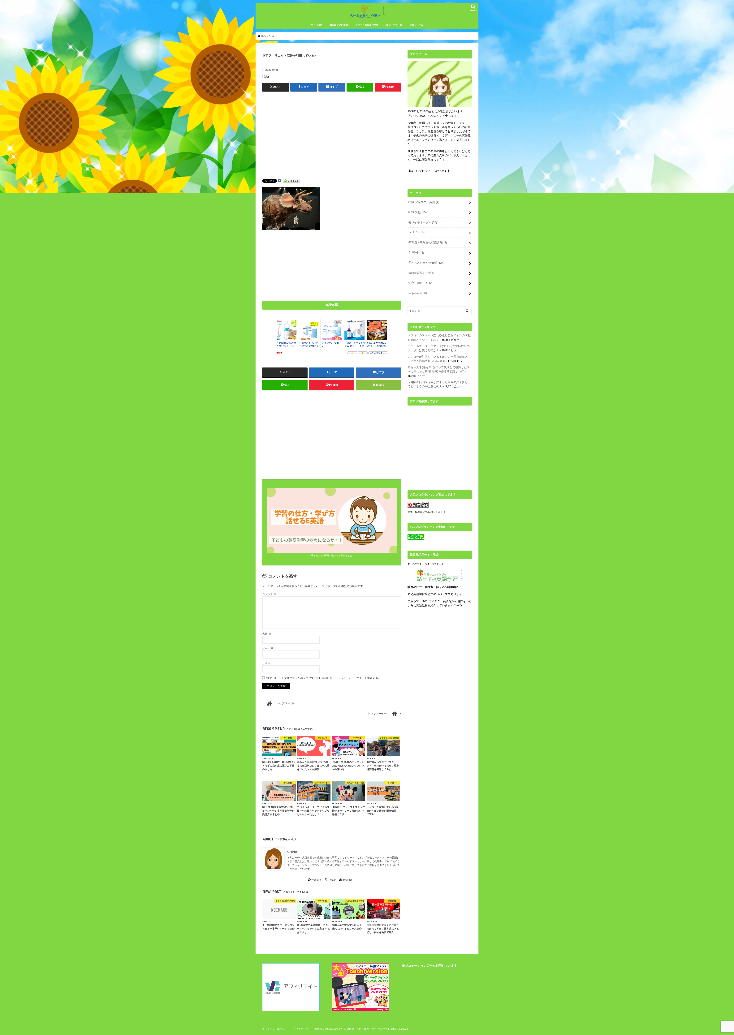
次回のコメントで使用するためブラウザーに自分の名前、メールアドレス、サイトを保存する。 (323, 677)
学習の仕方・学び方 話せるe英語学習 (433, 587)
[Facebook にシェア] (279, 180)
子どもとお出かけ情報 (367, 25)
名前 (266, 633)
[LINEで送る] (291, 180)
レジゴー (416, 232)
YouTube (347, 879)
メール (268, 648)
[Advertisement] (331, 139)
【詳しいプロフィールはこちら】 (429, 171)
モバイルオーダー (422, 222)
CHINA (292, 851)
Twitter (332, 879)
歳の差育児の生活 (339, 25)
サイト (266, 663)
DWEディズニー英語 (423, 202)
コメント (269, 594)
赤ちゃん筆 (417, 293)
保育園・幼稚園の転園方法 (427, 242)
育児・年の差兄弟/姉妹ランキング (427, 512)
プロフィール (416, 25)
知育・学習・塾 (394, 25)
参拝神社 (416, 252)
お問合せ (320, 1029)
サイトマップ (300, 1029)
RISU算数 (417, 212)
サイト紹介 (316, 25)
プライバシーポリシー (274, 1029)
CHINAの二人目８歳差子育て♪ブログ (364, 1029)
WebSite (316, 879)
